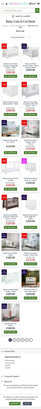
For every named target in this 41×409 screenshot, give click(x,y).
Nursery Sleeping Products (18, 26)
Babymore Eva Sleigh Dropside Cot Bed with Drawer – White (10, 65)
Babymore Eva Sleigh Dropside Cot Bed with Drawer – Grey (30, 103)
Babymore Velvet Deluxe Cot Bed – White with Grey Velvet (30, 65)
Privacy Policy (11, 387)
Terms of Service (24, 387)
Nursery (5, 26)
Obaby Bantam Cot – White (10, 324)
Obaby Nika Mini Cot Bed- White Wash (30, 290)
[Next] (31, 340)
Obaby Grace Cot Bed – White (10, 254)
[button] (3, 3)
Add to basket (12, 76)
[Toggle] (2, 351)
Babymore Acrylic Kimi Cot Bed (10, 179)
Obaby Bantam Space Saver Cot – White (30, 179)
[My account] (7, 3)
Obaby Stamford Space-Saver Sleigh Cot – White (30, 216)
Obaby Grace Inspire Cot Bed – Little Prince (30, 254)
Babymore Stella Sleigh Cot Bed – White (10, 290)
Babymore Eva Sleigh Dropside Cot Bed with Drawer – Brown (10, 216)
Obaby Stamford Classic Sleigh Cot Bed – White (10, 103)
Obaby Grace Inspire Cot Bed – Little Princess (30, 142)
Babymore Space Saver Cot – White (10, 141)
